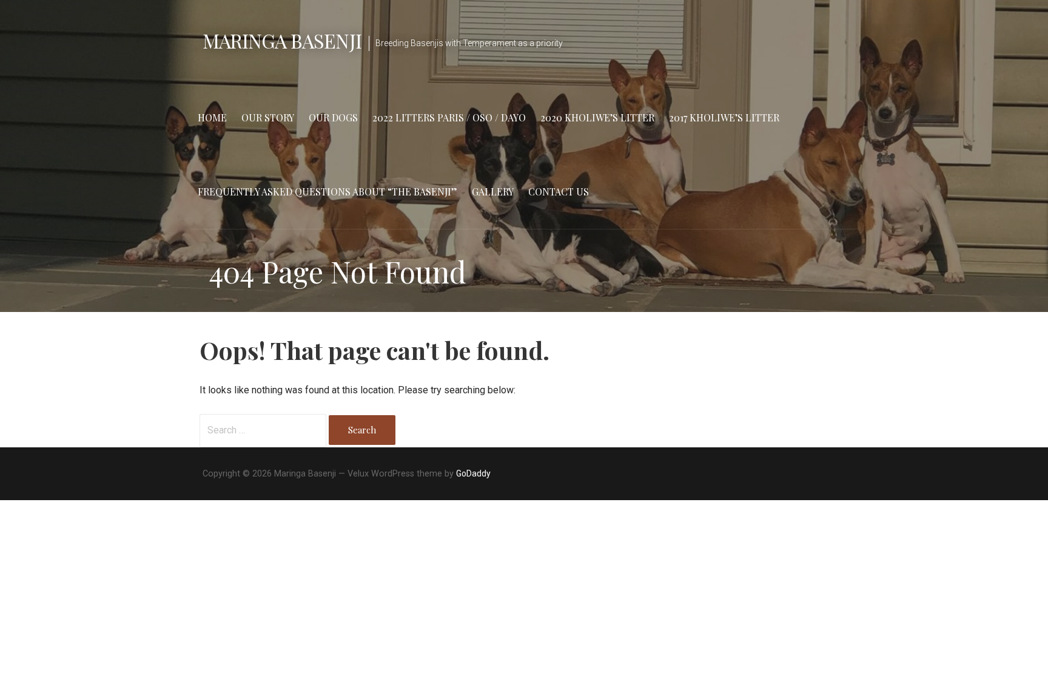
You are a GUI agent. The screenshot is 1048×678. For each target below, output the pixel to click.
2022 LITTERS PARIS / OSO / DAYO (449, 117)
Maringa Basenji (282, 40)
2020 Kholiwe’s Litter (597, 117)
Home (212, 117)
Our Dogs (333, 117)
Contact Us (558, 191)
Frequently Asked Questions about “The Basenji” (327, 191)
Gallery (493, 191)
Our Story (267, 117)
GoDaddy (473, 473)
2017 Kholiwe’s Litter (724, 117)
